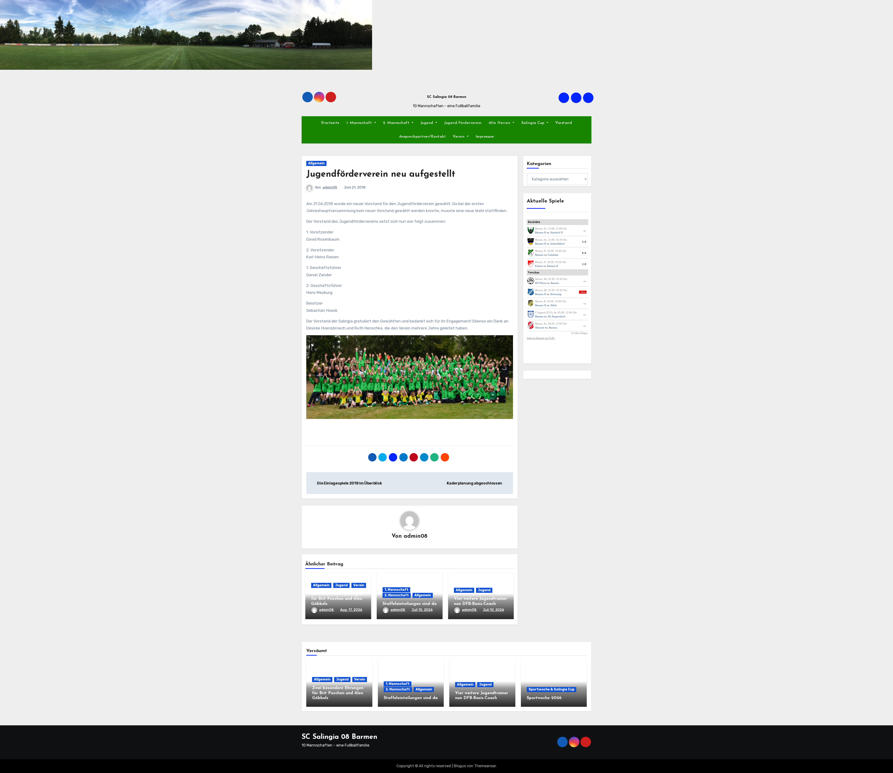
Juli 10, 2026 (422, 610)
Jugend (427, 123)
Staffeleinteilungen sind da (410, 604)
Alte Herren (500, 123)
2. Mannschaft (397, 123)
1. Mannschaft (360, 123)
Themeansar (485, 766)
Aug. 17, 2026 (351, 610)
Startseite (330, 123)
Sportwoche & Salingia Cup (551, 689)
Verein (459, 137)
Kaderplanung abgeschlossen (475, 483)
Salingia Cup (533, 123)
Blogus (460, 766)
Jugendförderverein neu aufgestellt (380, 174)
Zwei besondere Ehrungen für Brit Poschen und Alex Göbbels (337, 599)
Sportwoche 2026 (544, 698)
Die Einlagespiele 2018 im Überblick (349, 483)
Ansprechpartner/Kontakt (422, 137)
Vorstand (563, 123)
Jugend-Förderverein (463, 123)
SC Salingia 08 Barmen (446, 97)
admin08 (330, 187)
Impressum (485, 137)
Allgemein (316, 163)
